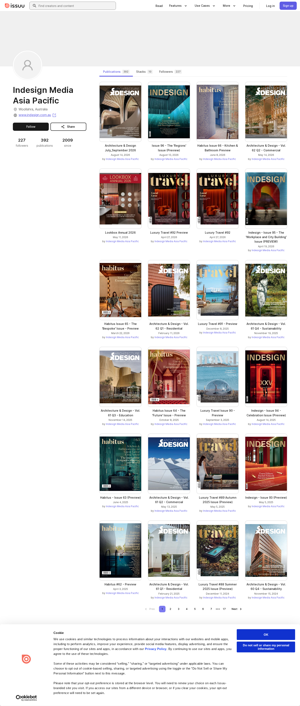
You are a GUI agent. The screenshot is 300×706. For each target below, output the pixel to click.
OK (266, 634)
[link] (159, 6)
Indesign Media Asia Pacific (122, 159)
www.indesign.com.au (38, 115)
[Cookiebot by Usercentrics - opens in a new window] (26, 698)
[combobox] (76, 6)
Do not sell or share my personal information (266, 646)
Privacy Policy (156, 649)
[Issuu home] (14, 5)
